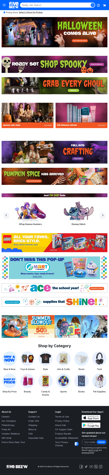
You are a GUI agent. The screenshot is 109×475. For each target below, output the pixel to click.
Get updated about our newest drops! (94, 434)
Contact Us (34, 416)
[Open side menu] (4, 5)
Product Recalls (63, 433)
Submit (101, 442)
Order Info (33, 421)
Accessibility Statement (66, 438)
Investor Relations (11, 433)
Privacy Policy (62, 421)
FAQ (30, 433)
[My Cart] (104, 5)
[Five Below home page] (14, 5)
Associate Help (35, 438)
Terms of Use (62, 416)
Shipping (32, 425)
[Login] (98, 5)
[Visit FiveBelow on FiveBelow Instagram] (101, 467)
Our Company (9, 421)
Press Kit (6, 429)
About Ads (60, 425)
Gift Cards (6, 438)
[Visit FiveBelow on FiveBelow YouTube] (91, 467)
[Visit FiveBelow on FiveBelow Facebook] (81, 467)
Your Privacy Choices (61, 444)
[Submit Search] (93, 5)
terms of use (93, 450)
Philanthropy (8, 425)
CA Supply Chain (63, 429)
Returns (32, 429)
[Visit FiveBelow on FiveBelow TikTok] (86, 467)
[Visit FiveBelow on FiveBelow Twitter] (96, 466)
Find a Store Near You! (13, 442)
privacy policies (88, 453)
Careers (6, 416)
